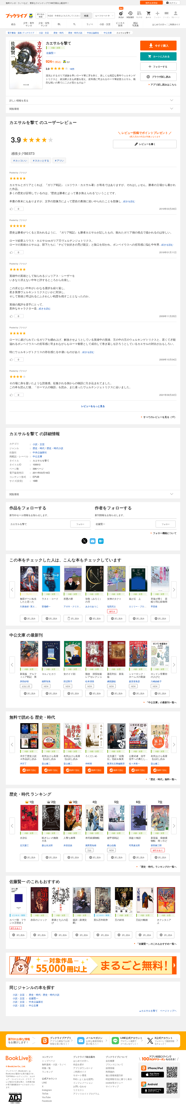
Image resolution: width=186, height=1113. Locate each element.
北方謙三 (24, 845)
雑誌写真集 (135, 24)
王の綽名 (119, 919)
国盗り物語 (135, 837)
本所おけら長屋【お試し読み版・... (50, 758)
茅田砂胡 (24, 681)
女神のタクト (114, 598)
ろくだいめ (91, 756)
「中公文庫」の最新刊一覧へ (161, 702)
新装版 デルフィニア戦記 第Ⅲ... (28, 676)
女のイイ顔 (69, 673)
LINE (44, 1082)
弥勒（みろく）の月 (93, 600)
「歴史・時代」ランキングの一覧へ (158, 866)
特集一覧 (46, 1067)
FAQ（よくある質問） (84, 1079)
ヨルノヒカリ (49, 673)
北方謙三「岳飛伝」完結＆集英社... (115, 758)
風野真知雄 (90, 845)
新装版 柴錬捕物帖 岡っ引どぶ (159, 840)
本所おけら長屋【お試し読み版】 (159, 758)
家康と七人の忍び (60, 921)
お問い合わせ (79, 1086)
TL (74, 24)
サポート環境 (79, 1075)
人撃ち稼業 (69, 837)
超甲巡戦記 (113, 837)
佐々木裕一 (134, 763)
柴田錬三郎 (156, 845)
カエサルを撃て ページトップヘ (158, 1010)
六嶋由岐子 (156, 681)
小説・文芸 (105, 24)
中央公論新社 (40, 452)
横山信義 (111, 845)
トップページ (48, 1060)
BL (59, 24)
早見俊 (154, 606)
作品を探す (78, 1064)
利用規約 (110, 1071)
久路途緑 (24, 606)
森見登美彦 (134, 681)
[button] (29, 618)
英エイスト (35, 606)
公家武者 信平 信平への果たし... (138, 757)
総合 (13, 24)
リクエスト (78, 1089)
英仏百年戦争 (101, 919)
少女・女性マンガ (44, 24)
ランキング (47, 1071)
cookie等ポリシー (114, 1082)
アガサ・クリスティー (74, 606)
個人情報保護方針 (114, 1075)
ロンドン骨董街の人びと (159, 675)
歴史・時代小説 (55, 448)
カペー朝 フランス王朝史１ (17, 921)
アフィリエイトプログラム (86, 1093)
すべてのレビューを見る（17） (160, 417)
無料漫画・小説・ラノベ (54, 1064)
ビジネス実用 (120, 24)
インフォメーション (83, 1082)
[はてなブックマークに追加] (101, 543)
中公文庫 (37, 456)
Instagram (47, 1089)
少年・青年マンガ (28, 24)
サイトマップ (112, 1086)
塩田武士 (111, 606)
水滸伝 (23, 837)
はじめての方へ (159, 24)
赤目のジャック (39, 919)
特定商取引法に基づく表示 (119, 1079)
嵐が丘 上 (135, 598)
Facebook (47, 1100)
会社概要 (110, 1060)
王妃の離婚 (142, 919)
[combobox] (63, 16)
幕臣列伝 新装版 (115, 675)
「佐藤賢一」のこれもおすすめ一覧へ (156, 943)
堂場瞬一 (46, 606)
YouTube (46, 1097)
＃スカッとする (41, 160)
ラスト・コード (50, 598)
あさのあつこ (91, 606)
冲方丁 (23, 763)
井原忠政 (68, 845)
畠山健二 (46, 763)
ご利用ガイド (174, 24)
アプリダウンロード (83, 1067)
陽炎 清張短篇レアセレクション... (93, 676)
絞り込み (40, 15)
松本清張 (89, 681)
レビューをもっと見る (93, 406)
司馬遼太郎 (134, 845)
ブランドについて (114, 1064)
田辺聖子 (68, 681)
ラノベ (89, 24)
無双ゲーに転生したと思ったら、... (28, 601)
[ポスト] (84, 541)
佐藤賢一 (51, 53)
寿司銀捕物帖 (92, 837)
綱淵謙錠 (111, 681)
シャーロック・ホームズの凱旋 (137, 675)
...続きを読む (128, 201)
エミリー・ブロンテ (139, 606)
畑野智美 (46, 681)
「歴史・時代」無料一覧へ (162, 779)
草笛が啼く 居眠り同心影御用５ (159, 601)
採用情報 (110, 1067)
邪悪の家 (68, 598)
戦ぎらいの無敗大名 (50, 839)
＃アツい (59, 160)
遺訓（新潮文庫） (80, 921)
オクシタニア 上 (165, 921)
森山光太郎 (47, 845)
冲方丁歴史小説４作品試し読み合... (28, 758)
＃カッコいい (20, 160)
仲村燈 (88, 763)
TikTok (45, 1093)
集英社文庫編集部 (116, 763)
